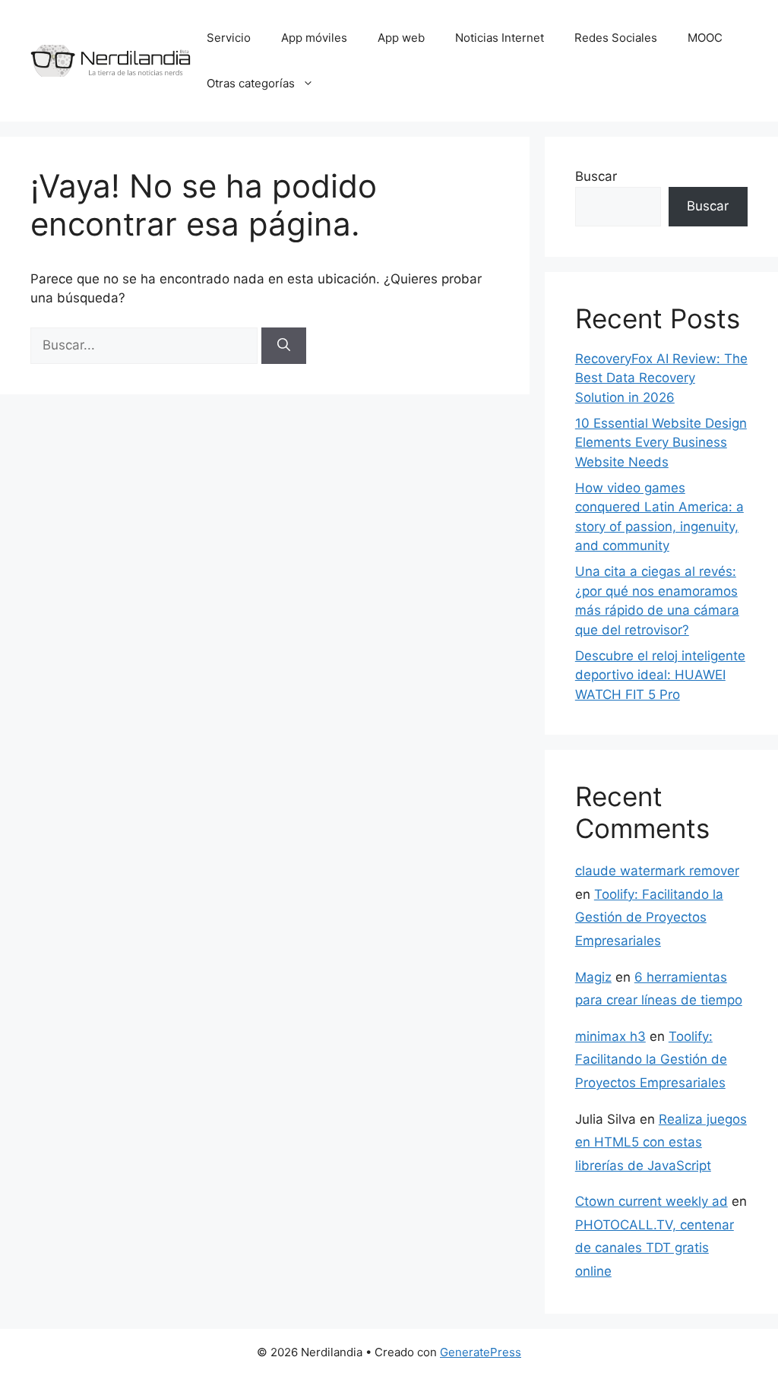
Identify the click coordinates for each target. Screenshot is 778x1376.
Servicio (229, 37)
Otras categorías (251, 83)
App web (401, 37)
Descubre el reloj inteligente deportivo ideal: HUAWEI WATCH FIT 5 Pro (660, 675)
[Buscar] (283, 345)
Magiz (593, 977)
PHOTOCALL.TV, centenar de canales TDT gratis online (654, 1248)
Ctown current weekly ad (651, 1201)
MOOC (705, 37)
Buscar (596, 176)
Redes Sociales (615, 37)
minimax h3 (610, 1036)
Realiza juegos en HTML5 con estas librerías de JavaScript (661, 1142)
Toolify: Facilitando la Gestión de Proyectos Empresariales (649, 917)
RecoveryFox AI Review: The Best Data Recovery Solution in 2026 (661, 378)
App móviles (314, 37)
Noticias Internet (499, 37)
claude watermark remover (657, 870)
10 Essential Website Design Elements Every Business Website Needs (661, 443)
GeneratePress (480, 1352)
